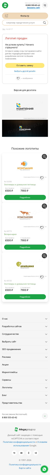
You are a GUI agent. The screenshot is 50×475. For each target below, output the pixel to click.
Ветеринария (10, 234)
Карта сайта (25, 468)
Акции (5, 364)
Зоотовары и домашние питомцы (20, 184)
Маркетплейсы (9, 372)
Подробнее (25, 197)
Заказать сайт (33, 8)
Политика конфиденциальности (25, 464)
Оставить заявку (24, 65)
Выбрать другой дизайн (24, 71)
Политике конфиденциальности (19, 442)
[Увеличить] (44, 156)
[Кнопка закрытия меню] (48, 2)
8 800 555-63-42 (33, 5)
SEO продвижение (11, 349)
